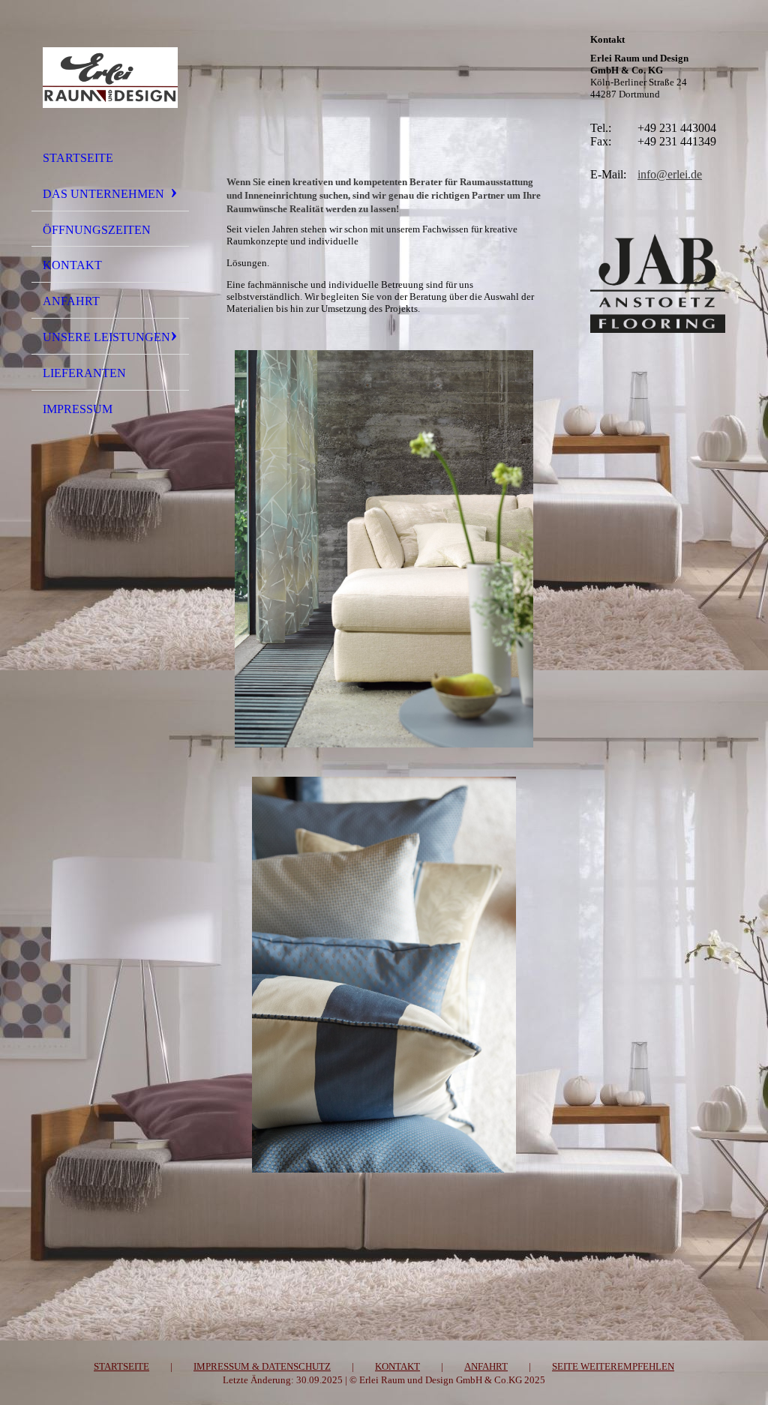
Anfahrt (71, 301)
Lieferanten (84, 373)
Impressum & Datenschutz (262, 1366)
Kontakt (72, 265)
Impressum (77, 409)
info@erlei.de (670, 174)
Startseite (78, 157)
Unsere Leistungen (106, 337)
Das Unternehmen (103, 193)
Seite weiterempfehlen (613, 1366)
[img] (110, 77)
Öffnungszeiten (97, 229)
